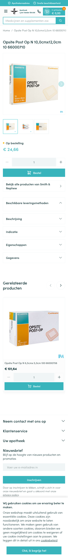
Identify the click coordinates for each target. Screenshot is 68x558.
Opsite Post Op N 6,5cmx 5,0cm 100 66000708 (31, 363)
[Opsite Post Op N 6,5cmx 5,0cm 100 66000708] (34, 328)
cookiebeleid (49, 540)
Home (6, 30)
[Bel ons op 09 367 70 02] (39, 11)
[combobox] (29, 20)
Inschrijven (34, 480)
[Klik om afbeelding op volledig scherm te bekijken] (34, 84)
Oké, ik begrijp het (34, 550)
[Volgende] (61, 84)
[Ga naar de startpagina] (23, 11)
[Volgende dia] (60, 285)
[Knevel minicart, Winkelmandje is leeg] (47, 11)
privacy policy (11, 495)
